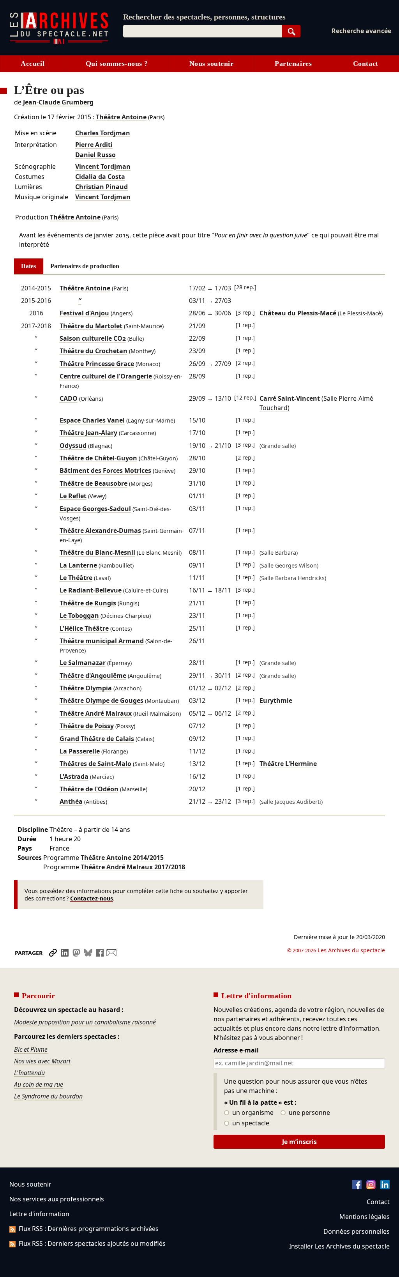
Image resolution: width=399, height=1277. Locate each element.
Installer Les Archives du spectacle (339, 1246)
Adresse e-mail (236, 1050)
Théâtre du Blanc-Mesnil (97, 552)
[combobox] (202, 31)
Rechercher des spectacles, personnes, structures (204, 16)
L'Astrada (74, 776)
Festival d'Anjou (84, 313)
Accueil (32, 63)
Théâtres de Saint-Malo (95, 763)
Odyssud (73, 445)
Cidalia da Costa (100, 176)
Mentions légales (364, 1216)
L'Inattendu (29, 1072)
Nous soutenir (211, 63)
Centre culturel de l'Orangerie (106, 376)
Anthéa (71, 801)
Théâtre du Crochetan (93, 351)
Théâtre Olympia (86, 688)
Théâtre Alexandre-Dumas (100, 530)
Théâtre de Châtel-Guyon (98, 458)
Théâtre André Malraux (96, 713)
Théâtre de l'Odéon (89, 789)
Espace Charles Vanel (92, 420)
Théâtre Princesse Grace (97, 363)
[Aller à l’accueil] (59, 42)
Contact (365, 63)
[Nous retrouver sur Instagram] (371, 1187)
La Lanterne (78, 565)
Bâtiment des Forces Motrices (105, 470)
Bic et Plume (31, 1049)
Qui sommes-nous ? (117, 63)
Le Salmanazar (83, 662)
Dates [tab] (28, 266)
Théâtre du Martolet (91, 326)
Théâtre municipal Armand (102, 641)
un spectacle (250, 1123)
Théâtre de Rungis (88, 603)
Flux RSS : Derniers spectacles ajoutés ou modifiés (92, 1243)
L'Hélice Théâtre (84, 628)
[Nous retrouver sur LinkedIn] (385, 1187)
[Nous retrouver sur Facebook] (357, 1187)
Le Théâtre (76, 577)
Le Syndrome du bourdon (48, 1096)
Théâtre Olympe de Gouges (101, 700)
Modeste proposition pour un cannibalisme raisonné (85, 1022)
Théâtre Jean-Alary (88, 432)
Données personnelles (356, 1231)
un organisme (252, 1112)
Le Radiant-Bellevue (91, 590)
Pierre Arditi (94, 144)
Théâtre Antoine (121, 117)
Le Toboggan (79, 615)
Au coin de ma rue (38, 1084)
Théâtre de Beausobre (93, 483)
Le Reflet (73, 496)
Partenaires (293, 63)
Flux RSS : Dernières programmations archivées (89, 1228)
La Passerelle (80, 751)
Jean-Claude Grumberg (58, 102)
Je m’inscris (299, 1141)
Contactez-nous (91, 898)
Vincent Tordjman (103, 166)
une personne (308, 1112)
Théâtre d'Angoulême (93, 675)
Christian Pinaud (101, 186)
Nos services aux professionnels (56, 1199)
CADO (69, 398)
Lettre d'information (39, 1214)
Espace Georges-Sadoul (95, 508)
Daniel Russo (95, 154)
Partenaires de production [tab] (84, 266)
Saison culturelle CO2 (93, 338)
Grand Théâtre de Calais (97, 738)
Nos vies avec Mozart (42, 1061)
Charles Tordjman (102, 133)
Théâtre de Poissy (87, 726)
